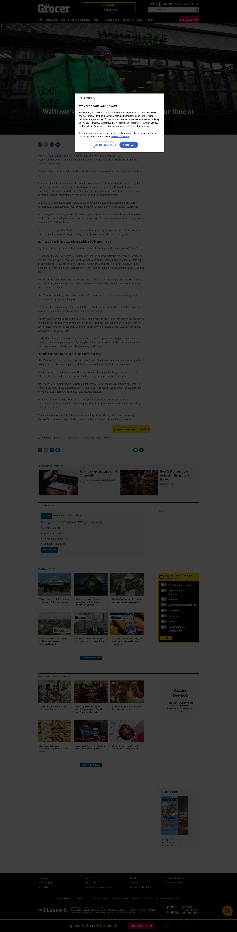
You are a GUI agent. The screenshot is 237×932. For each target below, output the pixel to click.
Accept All (129, 144)
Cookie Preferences (105, 144)
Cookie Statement (120, 136)
